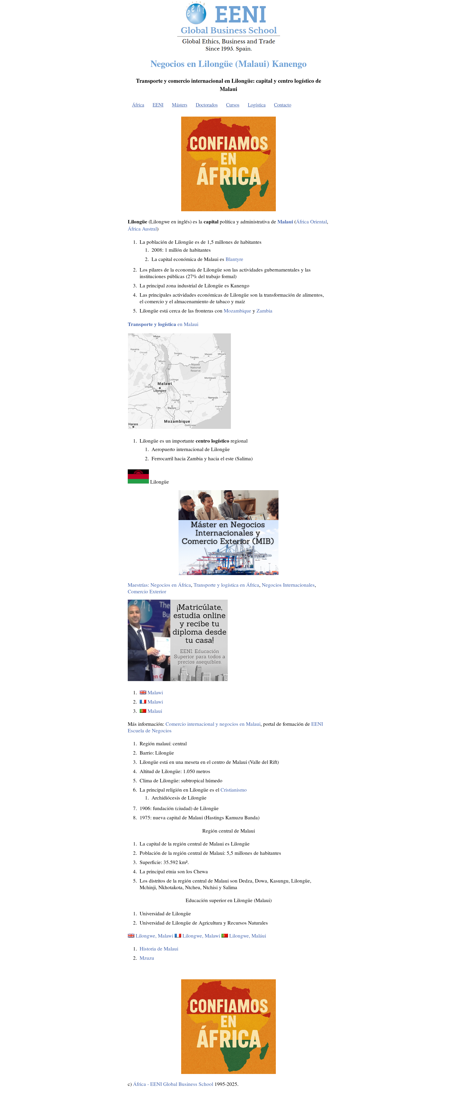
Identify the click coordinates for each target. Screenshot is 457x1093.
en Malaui (163, 324)
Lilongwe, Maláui (247, 935)
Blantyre (234, 259)
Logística (257, 104)
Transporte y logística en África (226, 584)
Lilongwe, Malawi (154, 935)
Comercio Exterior (147, 591)
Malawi (155, 692)
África (138, 104)
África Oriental (311, 221)
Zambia (264, 310)
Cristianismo (234, 789)
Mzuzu (147, 957)
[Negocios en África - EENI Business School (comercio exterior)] (228, 51)
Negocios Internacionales (288, 584)
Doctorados (207, 104)
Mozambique (237, 310)
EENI (158, 104)
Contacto (282, 104)
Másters (179, 104)
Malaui (155, 711)
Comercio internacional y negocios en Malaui (213, 723)
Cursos (232, 104)
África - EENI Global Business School (173, 1084)
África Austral (142, 228)
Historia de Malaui (159, 948)
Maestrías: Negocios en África (159, 584)
